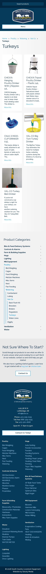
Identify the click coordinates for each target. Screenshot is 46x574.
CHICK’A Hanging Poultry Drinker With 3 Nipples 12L (11, 83)
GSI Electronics (8, 475)
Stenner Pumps (8, 537)
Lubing (10, 296)
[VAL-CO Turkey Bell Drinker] (12, 178)
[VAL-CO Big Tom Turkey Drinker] (34, 123)
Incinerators (6, 515)
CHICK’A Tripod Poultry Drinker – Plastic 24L (33, 80)
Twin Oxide (6, 540)
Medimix (5, 534)
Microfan (5, 483)
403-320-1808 (25, 422)
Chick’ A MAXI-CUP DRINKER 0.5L (11, 139)
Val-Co (10, 299)
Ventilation (9, 327)
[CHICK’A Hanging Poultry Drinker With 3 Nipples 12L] (12, 64)
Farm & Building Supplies (15, 252)
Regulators (13, 312)
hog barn (24, 366)
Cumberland (12, 293)
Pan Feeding (11, 287)
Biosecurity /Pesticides (11, 507)
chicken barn (36, 366)
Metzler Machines (13, 277)
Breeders (12, 306)
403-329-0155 (26, 417)
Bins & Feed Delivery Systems (17, 246)
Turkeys (12, 315)
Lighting (7, 259)
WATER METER (8, 542)
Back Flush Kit (14, 303)
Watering (10, 290)
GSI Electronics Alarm (10, 478)
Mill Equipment (10, 262)
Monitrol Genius (8, 486)
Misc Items (10, 281)
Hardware (6, 512)
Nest (8, 284)
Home (4, 39)
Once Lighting (7, 559)
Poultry (7, 265)
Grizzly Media (27, 572)
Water (7, 330)
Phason (5, 488)
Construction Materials (11, 510)
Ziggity (10, 322)
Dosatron (6, 529)
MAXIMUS (6, 480)
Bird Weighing (11, 268)
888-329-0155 (27, 420)
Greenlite (6, 556)
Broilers (12, 309)
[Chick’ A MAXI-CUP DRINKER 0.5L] (12, 123)
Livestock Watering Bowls (12, 532)
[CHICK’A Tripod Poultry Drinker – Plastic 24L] (34, 64)
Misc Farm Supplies (10, 518)
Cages (8, 271)
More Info (7, 107)
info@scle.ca (23, 413)
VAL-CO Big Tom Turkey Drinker (32, 139)
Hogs (6, 256)
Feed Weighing (12, 274)
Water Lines (14, 318)
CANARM (6, 553)
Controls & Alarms (12, 249)
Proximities (6, 491)
